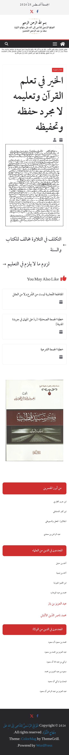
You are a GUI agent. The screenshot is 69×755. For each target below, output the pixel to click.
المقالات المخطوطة (57, 70)
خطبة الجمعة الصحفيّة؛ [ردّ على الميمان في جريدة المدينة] (37, 322)
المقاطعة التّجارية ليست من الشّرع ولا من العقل (38, 294)
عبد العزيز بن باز (57, 603)
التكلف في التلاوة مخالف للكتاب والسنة (33, 245)
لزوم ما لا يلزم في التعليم (28, 264)
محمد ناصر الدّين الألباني (53, 615)
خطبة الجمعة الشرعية (52, 349)
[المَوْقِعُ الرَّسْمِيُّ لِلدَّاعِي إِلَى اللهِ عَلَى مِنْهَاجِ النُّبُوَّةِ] (62, 44)
